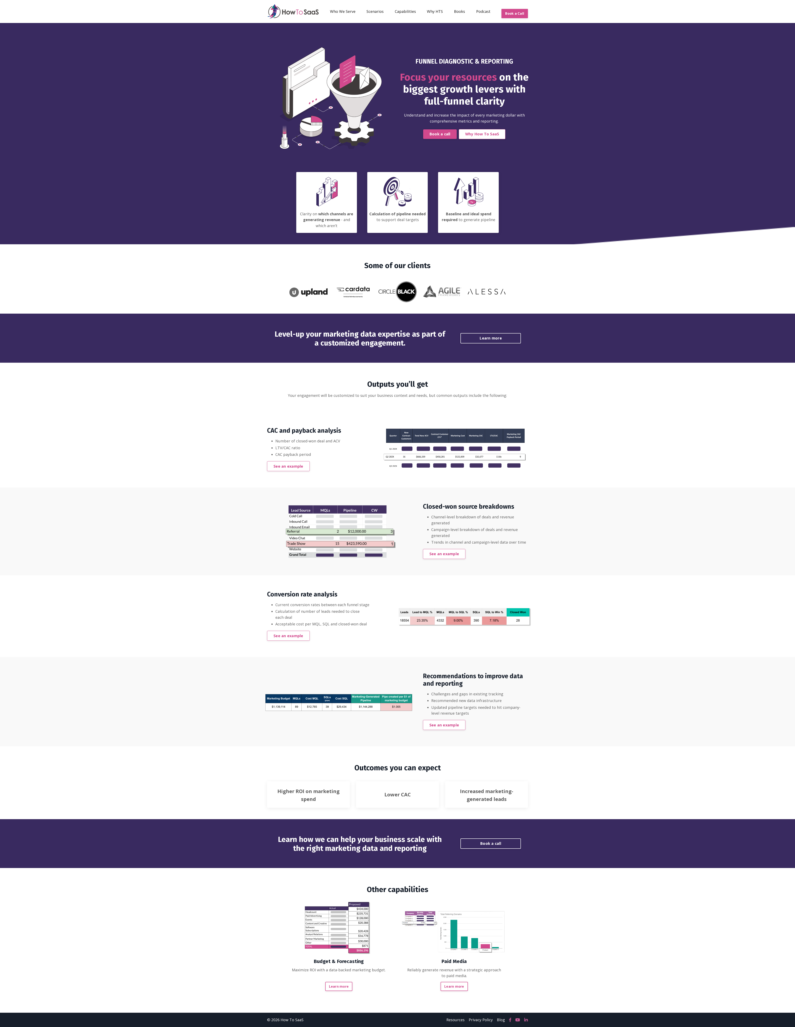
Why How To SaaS (482, 133)
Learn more (490, 338)
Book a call (439, 133)
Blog (501, 1019)
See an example (288, 466)
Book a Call (514, 13)
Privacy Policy (481, 1019)
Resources (455, 1019)
